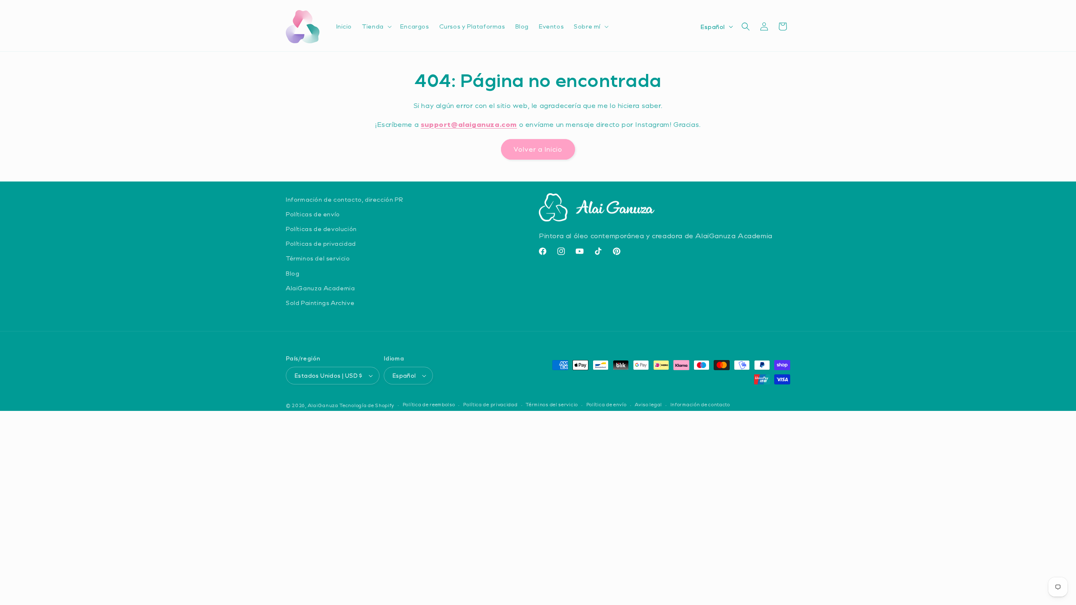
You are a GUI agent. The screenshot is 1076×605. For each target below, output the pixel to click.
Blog (292, 273)
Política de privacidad (490, 404)
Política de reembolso (429, 404)
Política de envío (606, 404)
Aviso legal (648, 404)
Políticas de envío (313, 214)
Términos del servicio (318, 258)
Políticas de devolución (321, 229)
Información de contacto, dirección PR (344, 199)
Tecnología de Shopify (367, 405)
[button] (376, 26)
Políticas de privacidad (321, 243)
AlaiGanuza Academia (320, 288)
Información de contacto (700, 404)
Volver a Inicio (538, 149)
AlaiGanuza (323, 405)
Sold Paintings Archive (320, 303)
